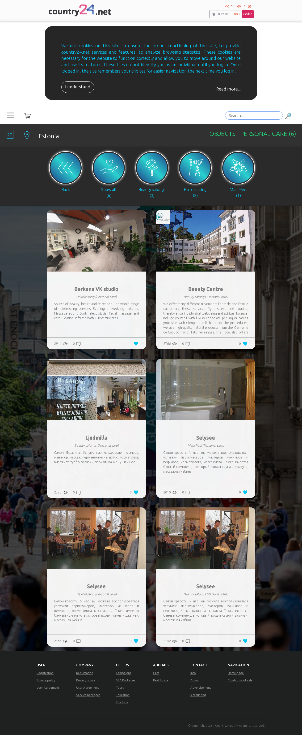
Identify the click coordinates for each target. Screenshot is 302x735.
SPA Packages (125, 680)
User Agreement (48, 687)
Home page (236, 672)
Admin (194, 680)
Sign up (240, 6)
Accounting (198, 694)
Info (193, 672)
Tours (120, 687)
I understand (77, 86)
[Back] (65, 148)
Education (123, 694)
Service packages (88, 694)
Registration (45, 672)
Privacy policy (46, 680)
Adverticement (200, 687)
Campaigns (123, 672)
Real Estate (160, 680)
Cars (156, 672)
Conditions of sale (240, 680)
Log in (227, 6)
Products (122, 702)
